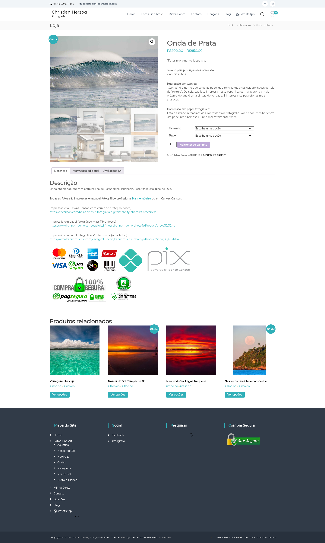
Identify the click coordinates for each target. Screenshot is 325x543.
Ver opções (59, 394)
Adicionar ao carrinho (193, 144)
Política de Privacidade (229, 537)
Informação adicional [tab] (85, 171)
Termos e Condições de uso (260, 537)
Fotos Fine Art (150, 14)
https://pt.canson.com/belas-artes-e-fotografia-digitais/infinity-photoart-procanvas (103, 212)
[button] (152, 41)
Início (231, 25)
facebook (118, 435)
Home (131, 14)
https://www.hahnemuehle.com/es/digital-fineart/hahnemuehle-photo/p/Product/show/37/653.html (114, 239)
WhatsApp (247, 14)
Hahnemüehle (141, 198)
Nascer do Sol (66, 450)
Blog (228, 14)
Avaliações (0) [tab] (112, 171)
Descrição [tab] (60, 171)
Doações (213, 14)
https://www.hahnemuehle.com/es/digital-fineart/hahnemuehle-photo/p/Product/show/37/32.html (114, 225)
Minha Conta (177, 14)
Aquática (63, 445)
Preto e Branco (67, 480)
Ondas (207, 155)
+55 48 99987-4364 (63, 3)
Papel (172, 135)
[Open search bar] (262, 14)
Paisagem (245, 25)
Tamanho (175, 128)
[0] (272, 14)
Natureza (63, 456)
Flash (123, 537)
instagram (118, 441)
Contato (196, 14)
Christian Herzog (69, 12)
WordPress (165, 537)
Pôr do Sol (64, 474)
